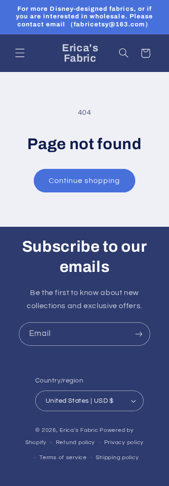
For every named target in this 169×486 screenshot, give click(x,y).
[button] (20, 53)
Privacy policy (124, 442)
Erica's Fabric (79, 430)
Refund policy (75, 442)
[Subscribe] (139, 333)
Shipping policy (117, 457)
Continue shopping (85, 180)
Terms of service (63, 457)
